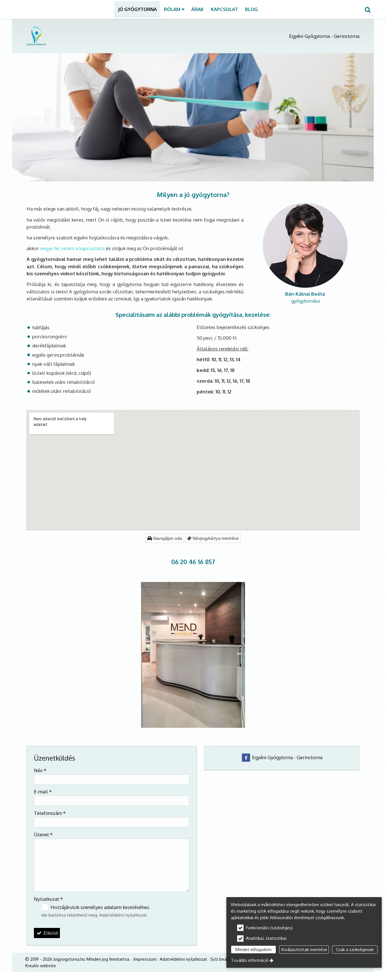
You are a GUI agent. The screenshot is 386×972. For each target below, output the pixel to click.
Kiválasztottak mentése (304, 949)
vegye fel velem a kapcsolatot (72, 248)
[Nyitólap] (93, 36)
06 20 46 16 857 (193, 562)
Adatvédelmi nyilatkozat (123, 915)
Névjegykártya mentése (215, 538)
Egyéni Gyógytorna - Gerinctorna (286, 757)
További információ (249, 960)
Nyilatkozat (48, 899)
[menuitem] (367, 9)
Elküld (50, 933)
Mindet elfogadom (253, 949)
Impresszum (145, 959)
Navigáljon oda (167, 538)
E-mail (43, 792)
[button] (367, 9)
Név (40, 770)
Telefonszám (50, 813)
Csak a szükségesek (355, 949)
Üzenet (43, 834)
